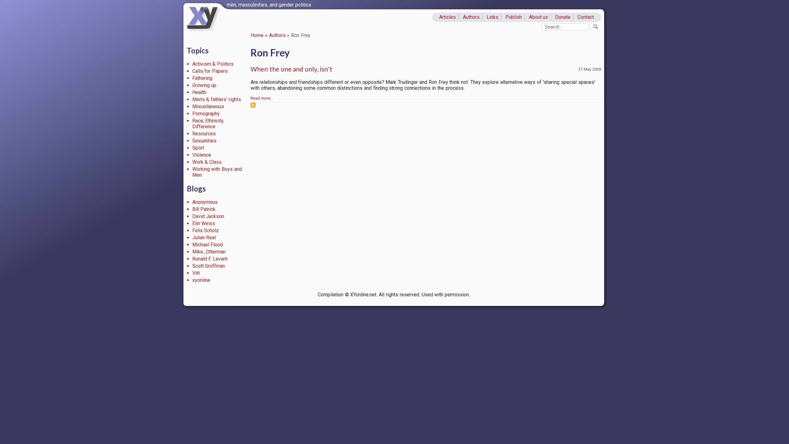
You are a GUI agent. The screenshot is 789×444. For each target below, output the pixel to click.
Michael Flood (207, 245)
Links (492, 17)
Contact (586, 17)
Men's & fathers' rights (216, 99)
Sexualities (204, 141)
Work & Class (207, 162)
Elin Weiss (203, 223)
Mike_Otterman (209, 252)
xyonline (201, 280)
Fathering (202, 78)
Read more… (262, 98)
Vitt (196, 273)
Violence (201, 155)
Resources (204, 134)
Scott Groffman (208, 266)
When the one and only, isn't (291, 69)
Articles (447, 17)
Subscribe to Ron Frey (253, 105)
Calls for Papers (210, 71)
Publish (513, 17)
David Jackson (208, 216)
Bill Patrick (204, 209)
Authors (471, 17)
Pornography (206, 114)
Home (257, 35)
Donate (562, 17)
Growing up (204, 85)
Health (199, 92)
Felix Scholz (205, 230)
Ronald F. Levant (210, 259)
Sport (198, 148)
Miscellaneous (208, 106)
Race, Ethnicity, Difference (208, 124)
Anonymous (205, 202)
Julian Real (204, 237)
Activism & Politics (213, 64)
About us (538, 17)
